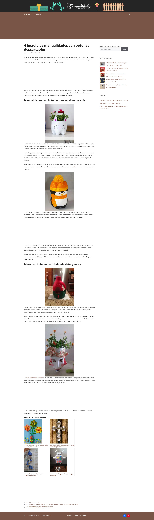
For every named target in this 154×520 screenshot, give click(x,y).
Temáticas (38, 14)
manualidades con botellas (34, 378)
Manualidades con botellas (33, 503)
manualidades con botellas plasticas (35, 504)
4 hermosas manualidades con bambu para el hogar (39, 508)
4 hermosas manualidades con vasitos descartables (39, 506)
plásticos (75, 167)
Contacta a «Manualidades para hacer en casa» (114, 100)
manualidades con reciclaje (71, 504)
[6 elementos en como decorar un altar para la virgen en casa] (102, 75)
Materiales (27, 14)
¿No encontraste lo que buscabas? (110, 46)
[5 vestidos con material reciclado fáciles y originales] (102, 81)
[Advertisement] (77, 28)
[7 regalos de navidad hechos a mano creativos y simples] (102, 70)
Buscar (124, 49)
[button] (129, 14)
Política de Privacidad (81, 515)
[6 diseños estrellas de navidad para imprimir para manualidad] (102, 64)
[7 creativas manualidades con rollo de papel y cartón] (102, 86)
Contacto (69, 515)
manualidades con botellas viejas (54, 504)
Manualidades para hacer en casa (110, 103)
